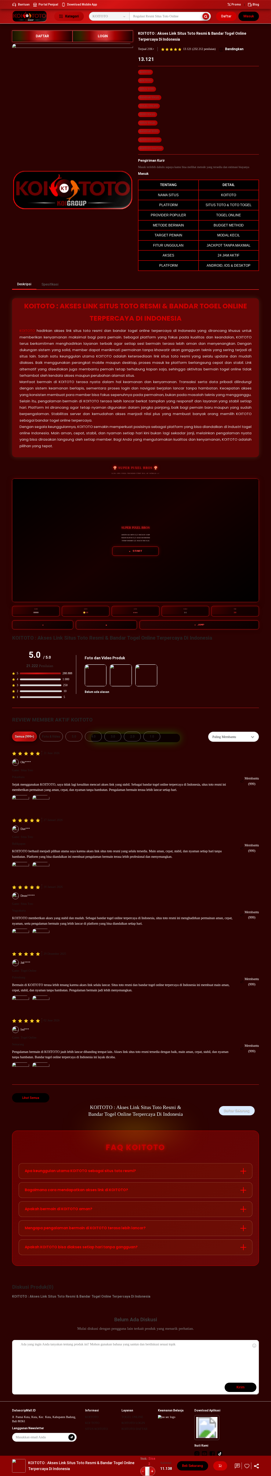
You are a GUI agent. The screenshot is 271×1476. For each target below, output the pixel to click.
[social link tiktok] (219, 1453)
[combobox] (233, 737)
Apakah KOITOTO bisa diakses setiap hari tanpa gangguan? (81, 1247)
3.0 (113, 736)
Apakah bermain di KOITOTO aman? (58, 1208)
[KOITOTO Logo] (30, 16)
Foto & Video (51, 736)
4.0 (93, 736)
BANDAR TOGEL (150, 97)
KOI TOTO (146, 80)
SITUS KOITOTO (96, 1428)
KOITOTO (145, 72)
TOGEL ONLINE (149, 106)
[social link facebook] (212, 1453)
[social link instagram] (196, 1453)
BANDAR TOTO (149, 131)
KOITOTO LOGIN (150, 139)
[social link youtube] (204, 1453)
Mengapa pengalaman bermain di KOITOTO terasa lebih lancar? (85, 1227)
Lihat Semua (30, 1097)
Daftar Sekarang (237, 1111)
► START (135, 551)
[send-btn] (71, 1437)
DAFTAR (42, 36)
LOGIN (103, 36)
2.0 (132, 736)
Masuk (248, 16)
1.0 (152, 736)
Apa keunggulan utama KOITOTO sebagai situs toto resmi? (80, 1170)
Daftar (226, 16)
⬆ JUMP (199, 625)
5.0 (74, 736)
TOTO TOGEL (147, 114)
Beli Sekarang (192, 1466)
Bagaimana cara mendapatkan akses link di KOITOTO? (76, 1189)
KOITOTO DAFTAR (151, 148)
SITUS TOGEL (148, 122)
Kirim (240, 1387)
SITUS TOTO (147, 89)
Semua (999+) (24, 736)
